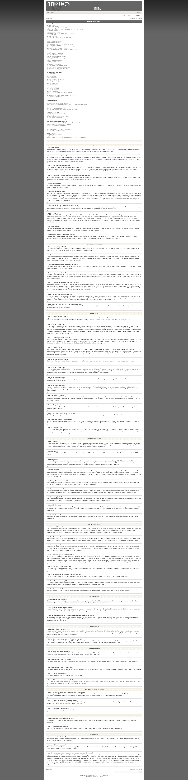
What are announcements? (54, 80)
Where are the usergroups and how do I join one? (60, 92)
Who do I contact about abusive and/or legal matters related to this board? (66, 137)
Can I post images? (52, 77)
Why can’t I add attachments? (54, 63)
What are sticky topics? (53, 82)
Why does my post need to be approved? (57, 68)
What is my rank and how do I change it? (57, 48)
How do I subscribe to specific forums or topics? (59, 124)
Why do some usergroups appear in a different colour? (61, 95)
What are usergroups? (53, 91)
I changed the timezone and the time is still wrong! (60, 44)
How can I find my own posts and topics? (57, 119)
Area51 (49, 748)
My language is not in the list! (54, 45)
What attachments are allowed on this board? (59, 129)
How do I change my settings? (55, 41)
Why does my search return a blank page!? (58, 116)
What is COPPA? (51, 35)
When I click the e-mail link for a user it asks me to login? (62, 49)
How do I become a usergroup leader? (57, 94)
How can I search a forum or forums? (56, 113)
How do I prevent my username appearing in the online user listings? (65, 29)
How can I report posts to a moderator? (57, 65)
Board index (49, 18)
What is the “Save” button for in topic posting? (59, 67)
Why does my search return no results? (57, 115)
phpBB (87, 775)
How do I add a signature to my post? (56, 56)
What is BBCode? (51, 73)
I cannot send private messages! (55, 102)
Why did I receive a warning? (54, 64)
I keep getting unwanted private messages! (58, 103)
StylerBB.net (95, 776)
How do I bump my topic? (53, 70)
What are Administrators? (53, 88)
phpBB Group (94, 738)
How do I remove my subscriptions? (56, 125)
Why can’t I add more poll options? (56, 59)
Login (138, 12)
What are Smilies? (51, 76)
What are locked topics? (53, 83)
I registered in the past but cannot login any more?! (60, 33)
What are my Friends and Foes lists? (56, 108)
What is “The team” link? (53, 98)
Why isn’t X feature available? (54, 136)
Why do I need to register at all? (55, 26)
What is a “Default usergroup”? (55, 96)
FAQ (48, 12)
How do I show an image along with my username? (60, 47)
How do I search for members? (55, 117)
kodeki (101, 776)
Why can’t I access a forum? (54, 61)
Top (47, 152)
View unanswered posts (51, 16)
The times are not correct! (53, 42)
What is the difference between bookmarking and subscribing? (63, 123)
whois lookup (72, 756)
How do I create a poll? (53, 57)
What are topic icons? (52, 84)
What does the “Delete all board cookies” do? (59, 37)
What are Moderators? (53, 89)
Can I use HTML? (51, 75)
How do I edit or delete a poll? (55, 60)
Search (52, 12)
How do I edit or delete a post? (55, 54)
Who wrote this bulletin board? (55, 134)
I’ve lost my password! (52, 30)
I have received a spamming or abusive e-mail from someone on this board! (67, 104)
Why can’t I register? (52, 36)
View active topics (62, 16)
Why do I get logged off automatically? (57, 28)
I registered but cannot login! (54, 32)
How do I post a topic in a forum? (55, 53)
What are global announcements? (56, 79)
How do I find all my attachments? (56, 130)
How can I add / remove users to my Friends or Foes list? (62, 109)
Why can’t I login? (51, 25)
